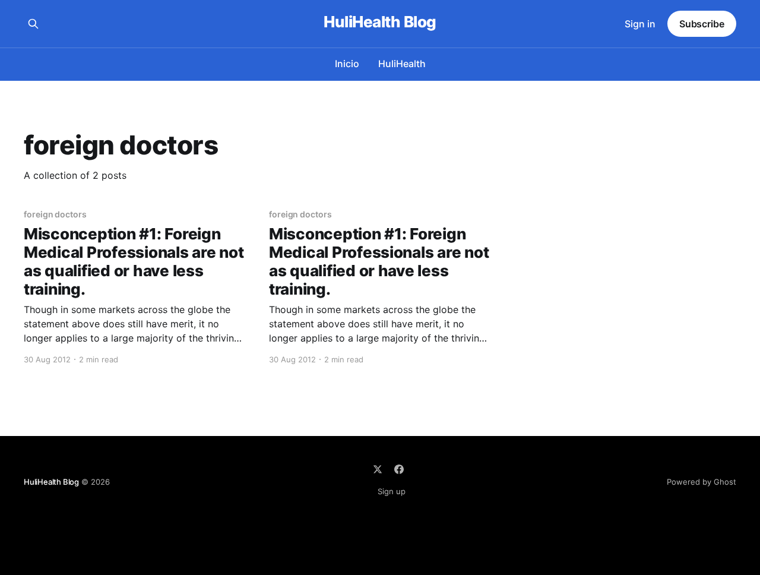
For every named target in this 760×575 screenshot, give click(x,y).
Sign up (392, 491)
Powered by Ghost (701, 481)
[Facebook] (399, 469)
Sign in (640, 24)
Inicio (347, 63)
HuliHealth (402, 63)
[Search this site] (33, 23)
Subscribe (701, 24)
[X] (377, 469)
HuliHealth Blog (380, 22)
